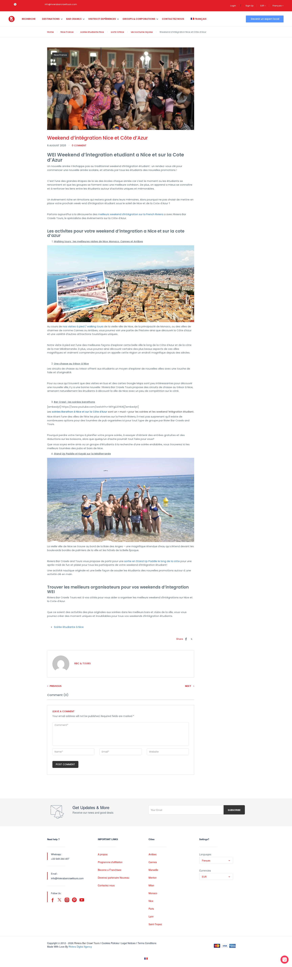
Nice (151, 901)
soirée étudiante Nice (92, 32)
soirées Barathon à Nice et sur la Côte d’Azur (79, 411)
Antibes (152, 854)
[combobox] (216, 860)
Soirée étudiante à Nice (69, 627)
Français (277, 5)
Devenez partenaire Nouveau (113, 877)
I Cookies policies (109, 943)
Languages (205, 854)
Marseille (153, 869)
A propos (102, 854)
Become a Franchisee (109, 869)
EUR (262, 5)
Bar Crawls (74, 19)
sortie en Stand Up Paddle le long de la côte (152, 561)
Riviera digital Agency (80, 946)
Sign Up (249, 5)
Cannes (153, 862)
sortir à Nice (117, 32)
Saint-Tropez (155, 924)
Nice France (67, 32)
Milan (151, 885)
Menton (153, 877)
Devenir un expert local (265, 19)
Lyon (151, 916)
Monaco (153, 893)
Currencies (205, 870)
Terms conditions (147, 943)
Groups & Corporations (139, 19)
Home (50, 32)
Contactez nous (173, 19)
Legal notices (128, 943)
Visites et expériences (102, 19)
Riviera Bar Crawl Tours (87, 943)
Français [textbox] (206, 860)
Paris (151, 908)
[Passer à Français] (146, 959)
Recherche (28, 19)
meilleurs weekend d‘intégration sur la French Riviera (130, 214)
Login (233, 5)
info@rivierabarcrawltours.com (61, 4)
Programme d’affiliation (110, 862)
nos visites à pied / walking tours (83, 326)
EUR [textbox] (204, 876)
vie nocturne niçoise (142, 32)
